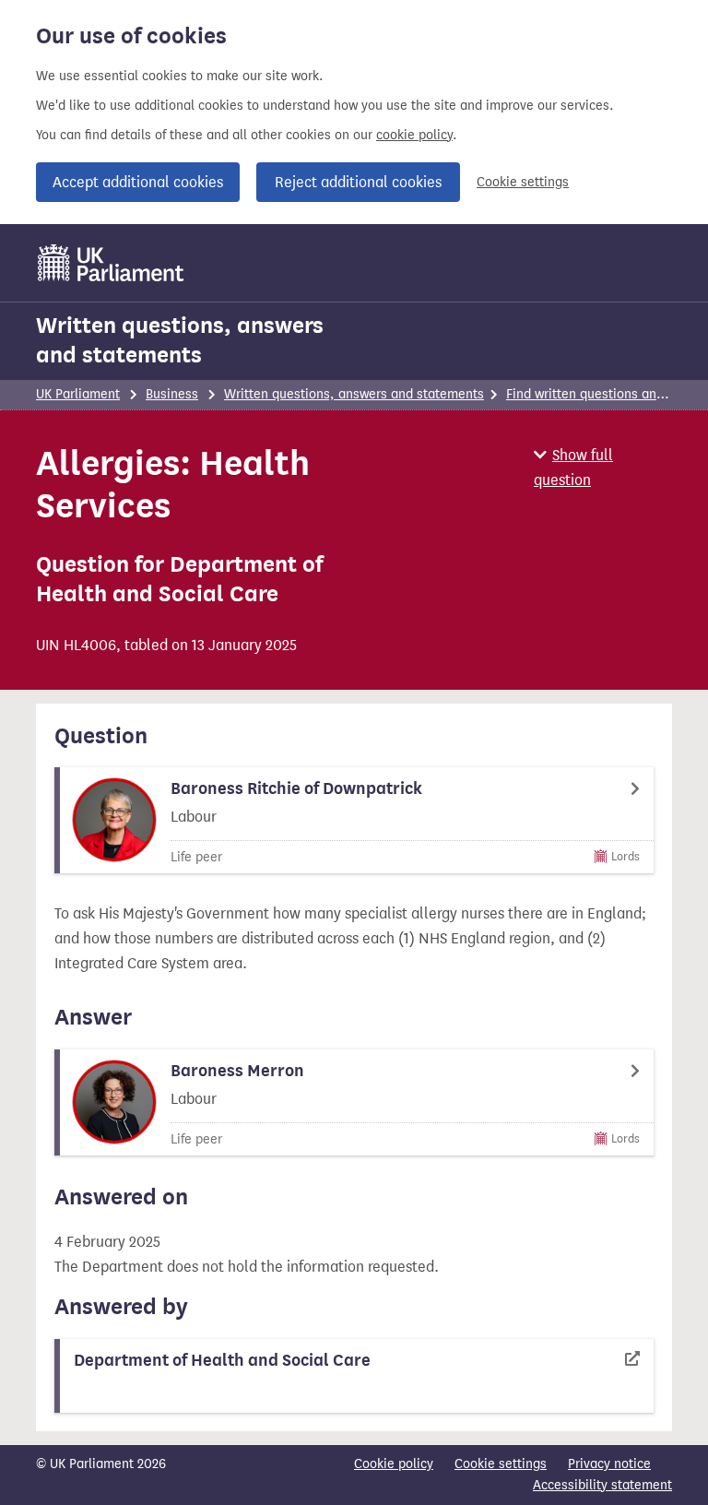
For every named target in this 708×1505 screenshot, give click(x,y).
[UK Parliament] (111, 263)
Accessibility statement (602, 1485)
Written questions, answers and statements (180, 340)
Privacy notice (609, 1464)
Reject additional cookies (358, 182)
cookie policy (414, 135)
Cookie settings (523, 182)
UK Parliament (78, 394)
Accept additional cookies (138, 182)
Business (172, 394)
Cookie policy (393, 1464)
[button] (603, 467)
